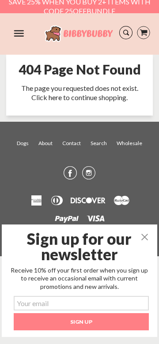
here (55, 97)
